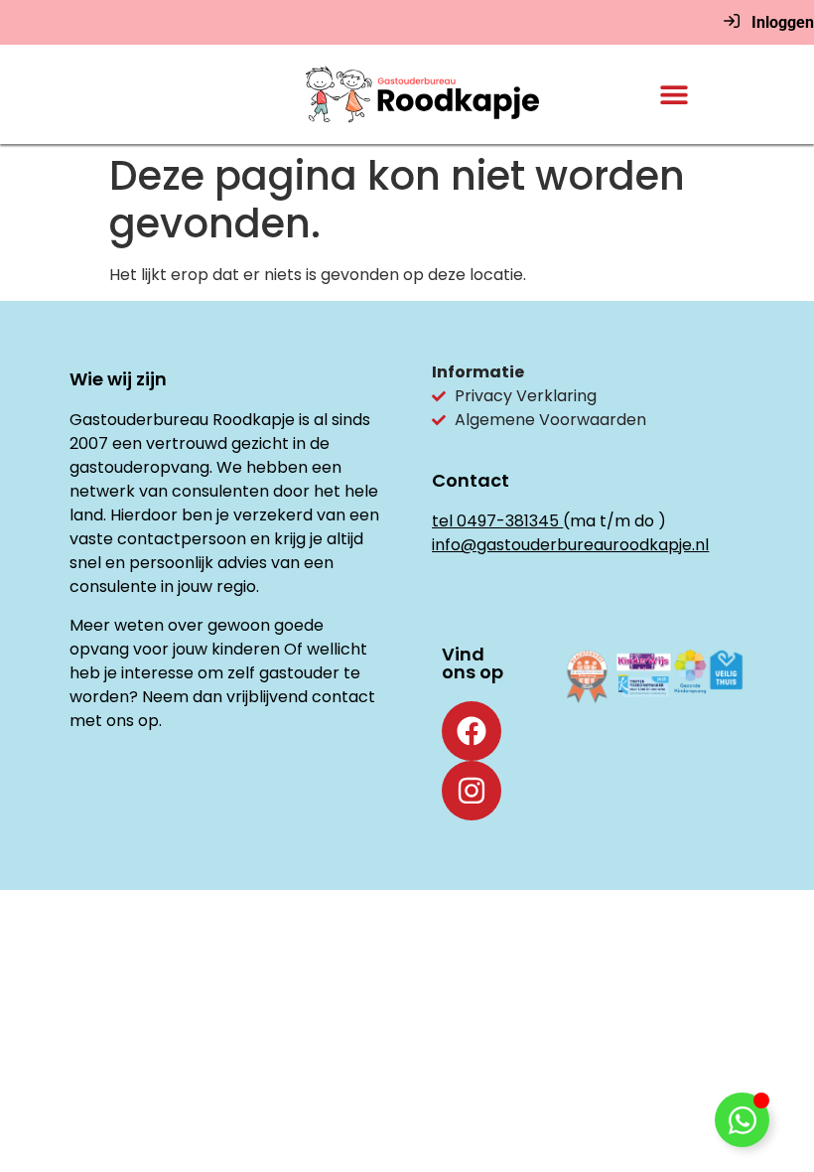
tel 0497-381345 (495, 521)
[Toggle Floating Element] (742, 1120)
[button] (674, 95)
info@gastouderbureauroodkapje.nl (570, 544)
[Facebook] (471, 731)
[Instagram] (471, 790)
